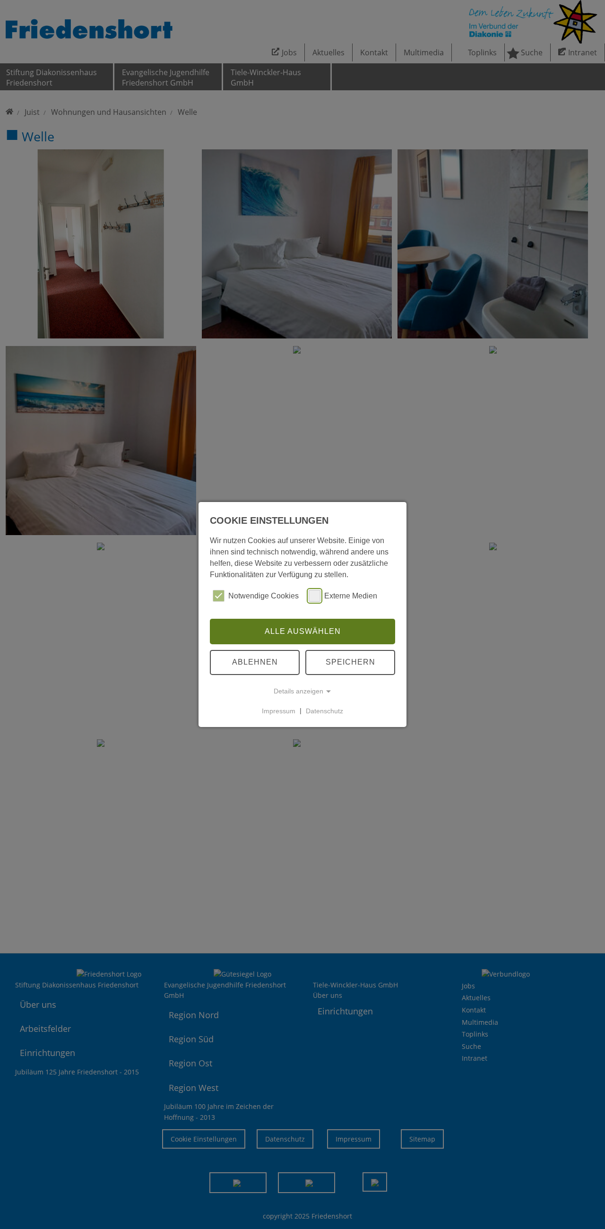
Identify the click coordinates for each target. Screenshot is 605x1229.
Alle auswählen (303, 631)
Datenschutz (324, 710)
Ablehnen (255, 662)
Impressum (278, 710)
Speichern (350, 662)
